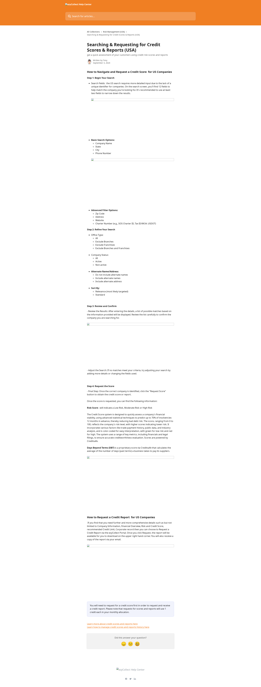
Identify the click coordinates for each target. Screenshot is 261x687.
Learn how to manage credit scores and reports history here (118, 627)
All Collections (93, 31)
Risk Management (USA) (114, 31)
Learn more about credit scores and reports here (112, 623)
